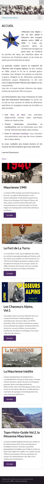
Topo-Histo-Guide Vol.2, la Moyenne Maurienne (22, 434)
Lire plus (10, 215)
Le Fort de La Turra (17, 248)
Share (4, 159)
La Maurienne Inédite (18, 371)
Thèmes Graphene (21, 481)
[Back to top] (39, 479)
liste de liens (18, 114)
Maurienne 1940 (15, 187)
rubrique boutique (20, 133)
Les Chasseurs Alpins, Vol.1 (18, 308)
